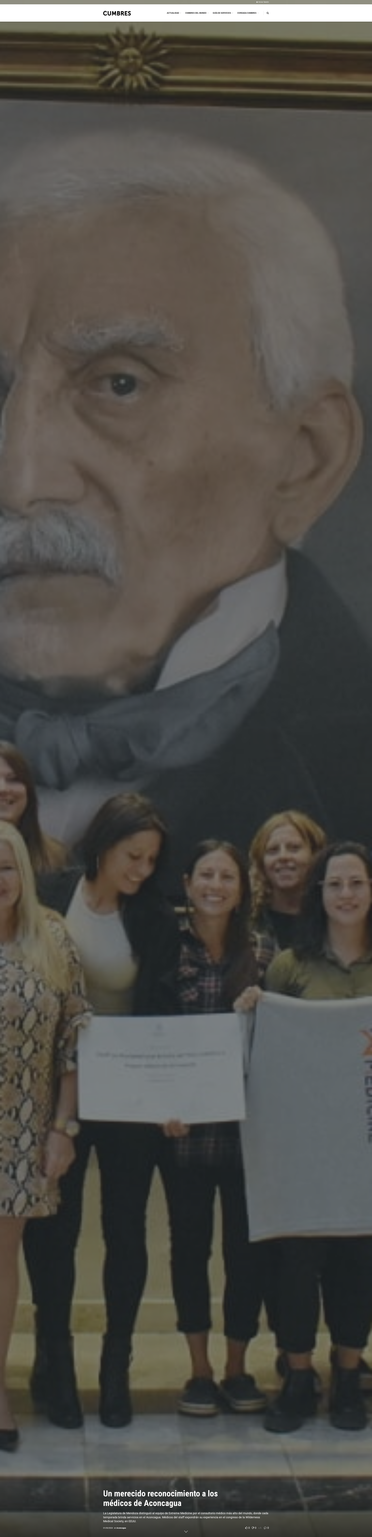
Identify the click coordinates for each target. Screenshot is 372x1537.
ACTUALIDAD (173, 13)
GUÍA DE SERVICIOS (222, 13)
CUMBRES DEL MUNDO (195, 13)
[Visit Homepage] (117, 13)
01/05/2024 (108, 1528)
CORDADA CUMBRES (246, 13)
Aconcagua (121, 1528)
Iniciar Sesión (263, 2)
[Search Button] (268, 13)
